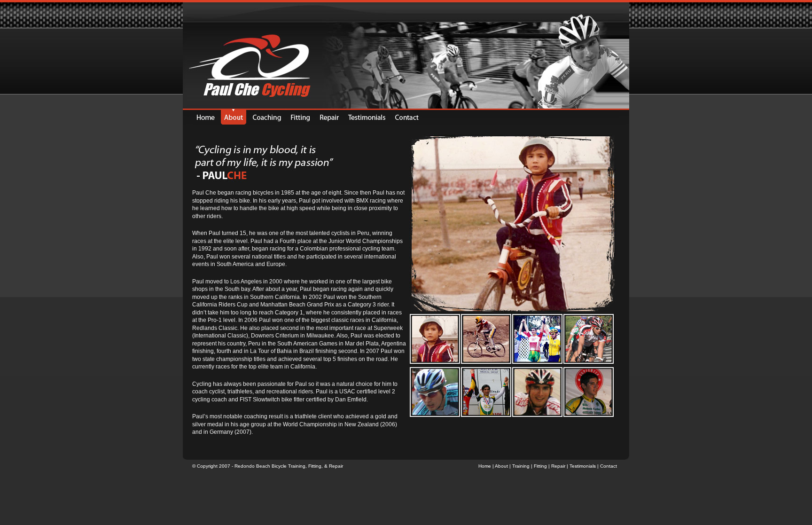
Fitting (314, 466)
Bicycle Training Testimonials (367, 117)
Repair (336, 466)
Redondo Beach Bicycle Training (269, 466)
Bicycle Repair (329, 117)
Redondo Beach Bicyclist (202, 117)
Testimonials (583, 466)
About (501, 466)
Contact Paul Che (410, 117)
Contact (608, 466)
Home (484, 466)
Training (521, 466)
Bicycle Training (267, 117)
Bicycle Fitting (300, 117)
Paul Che (233, 117)
